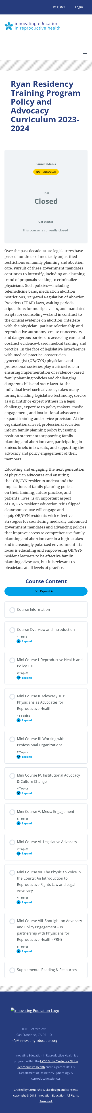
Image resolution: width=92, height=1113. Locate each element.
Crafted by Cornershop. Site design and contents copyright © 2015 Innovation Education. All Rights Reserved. (46, 1095)
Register (59, 7)
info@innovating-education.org (34, 1040)
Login (79, 7)
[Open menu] (85, 52)
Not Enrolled (46, 171)
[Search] (43, 51)
